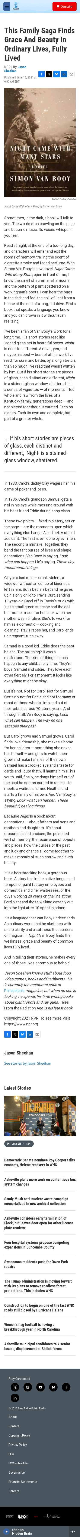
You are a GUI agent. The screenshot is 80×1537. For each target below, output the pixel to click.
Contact (14, 1426)
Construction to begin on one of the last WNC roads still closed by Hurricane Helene (39, 1307)
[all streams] (74, 1531)
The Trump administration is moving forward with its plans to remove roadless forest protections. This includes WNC (38, 1286)
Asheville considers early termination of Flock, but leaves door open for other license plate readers (39, 1223)
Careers (14, 1491)
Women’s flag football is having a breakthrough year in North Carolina (32, 1327)
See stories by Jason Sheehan (27, 1063)
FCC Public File (18, 1463)
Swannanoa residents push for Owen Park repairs (36, 1264)
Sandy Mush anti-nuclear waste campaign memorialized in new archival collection (36, 1201)
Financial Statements (23, 1482)
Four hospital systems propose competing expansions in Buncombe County (36, 1244)
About (13, 1417)
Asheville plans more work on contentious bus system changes (40, 1181)
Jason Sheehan (15, 69)
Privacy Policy (18, 1444)
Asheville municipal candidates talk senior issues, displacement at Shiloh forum (37, 1346)
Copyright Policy (19, 1435)
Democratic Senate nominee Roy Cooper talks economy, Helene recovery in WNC (39, 1162)
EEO (11, 1454)
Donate (66, 6)
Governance (17, 1472)
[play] (6, 1531)
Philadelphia (14, 990)
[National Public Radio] (9, 1516)
